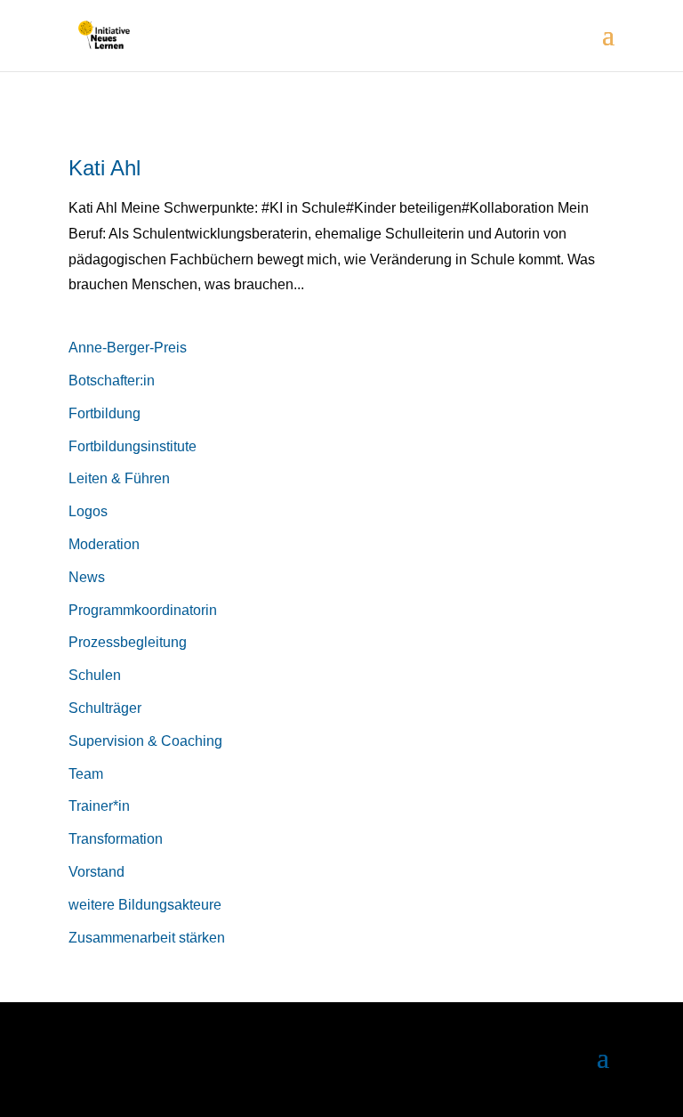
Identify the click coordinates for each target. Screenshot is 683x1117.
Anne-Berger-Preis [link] (127, 347)
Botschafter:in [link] (111, 380)
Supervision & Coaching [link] (145, 741)
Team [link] (85, 773)
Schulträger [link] (104, 708)
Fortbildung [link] (104, 413)
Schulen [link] (94, 675)
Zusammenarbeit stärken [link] (146, 937)
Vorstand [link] (96, 871)
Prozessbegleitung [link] (127, 642)
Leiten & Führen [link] (119, 478)
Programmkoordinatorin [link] (142, 610)
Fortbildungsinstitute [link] (132, 446)
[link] (104, 34)
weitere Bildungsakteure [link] (144, 904)
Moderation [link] (104, 544)
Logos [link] (88, 511)
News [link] (86, 577)
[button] (608, 46)
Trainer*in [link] (99, 805)
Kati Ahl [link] (104, 168)
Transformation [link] (115, 838)
